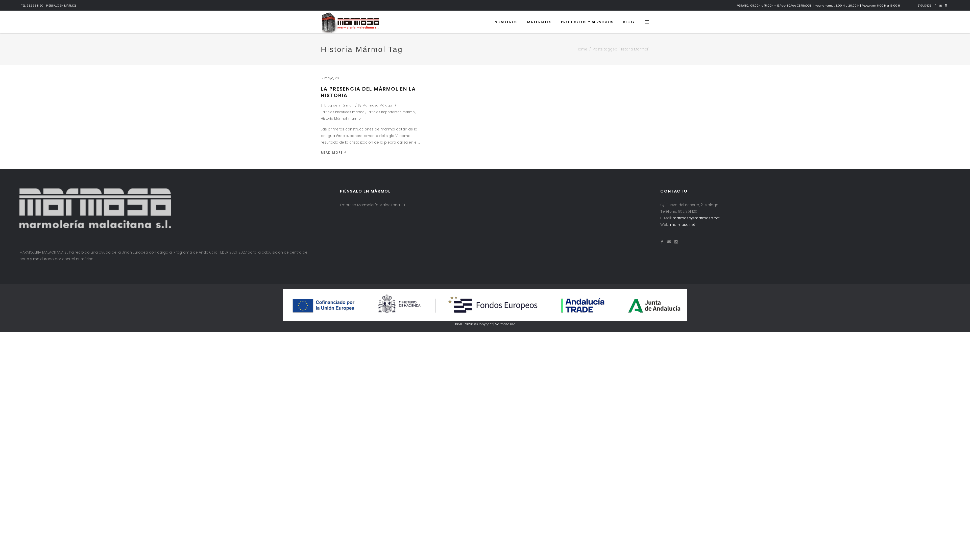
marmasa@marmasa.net (696, 218)
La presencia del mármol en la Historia (368, 92)
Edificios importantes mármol (391, 112)
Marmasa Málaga (377, 105)
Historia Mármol (334, 118)
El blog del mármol (336, 105)
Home (581, 49)
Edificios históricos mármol (343, 112)
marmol (354, 118)
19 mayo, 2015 (331, 78)
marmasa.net (682, 224)
